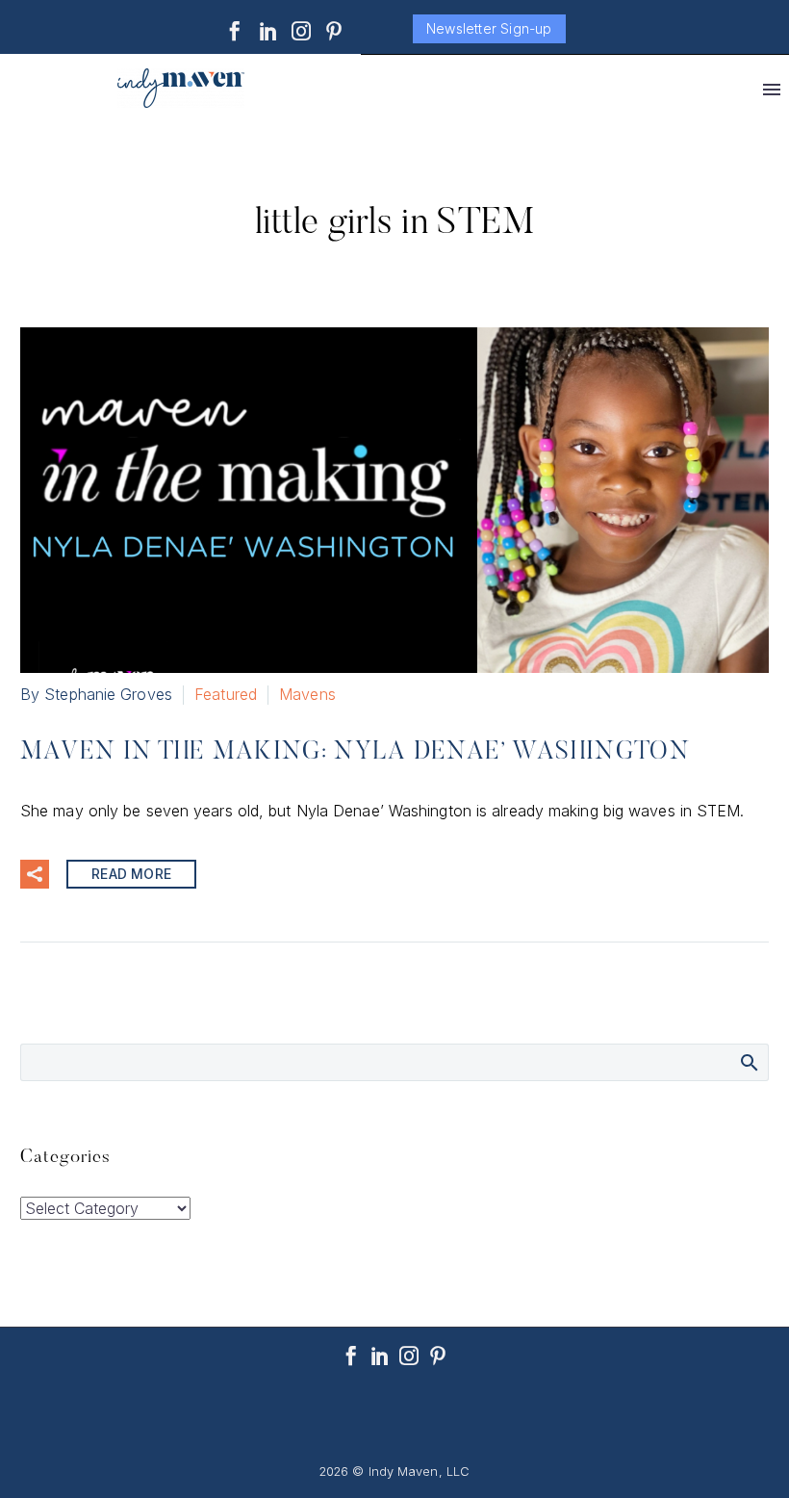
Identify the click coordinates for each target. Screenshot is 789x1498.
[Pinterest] (334, 30)
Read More (131, 873)
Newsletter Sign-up (489, 28)
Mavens (307, 694)
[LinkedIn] (268, 30)
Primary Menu (771, 89)
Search (748, 1062)
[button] (34, 874)
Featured (225, 694)
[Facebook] (234, 30)
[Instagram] (301, 30)
